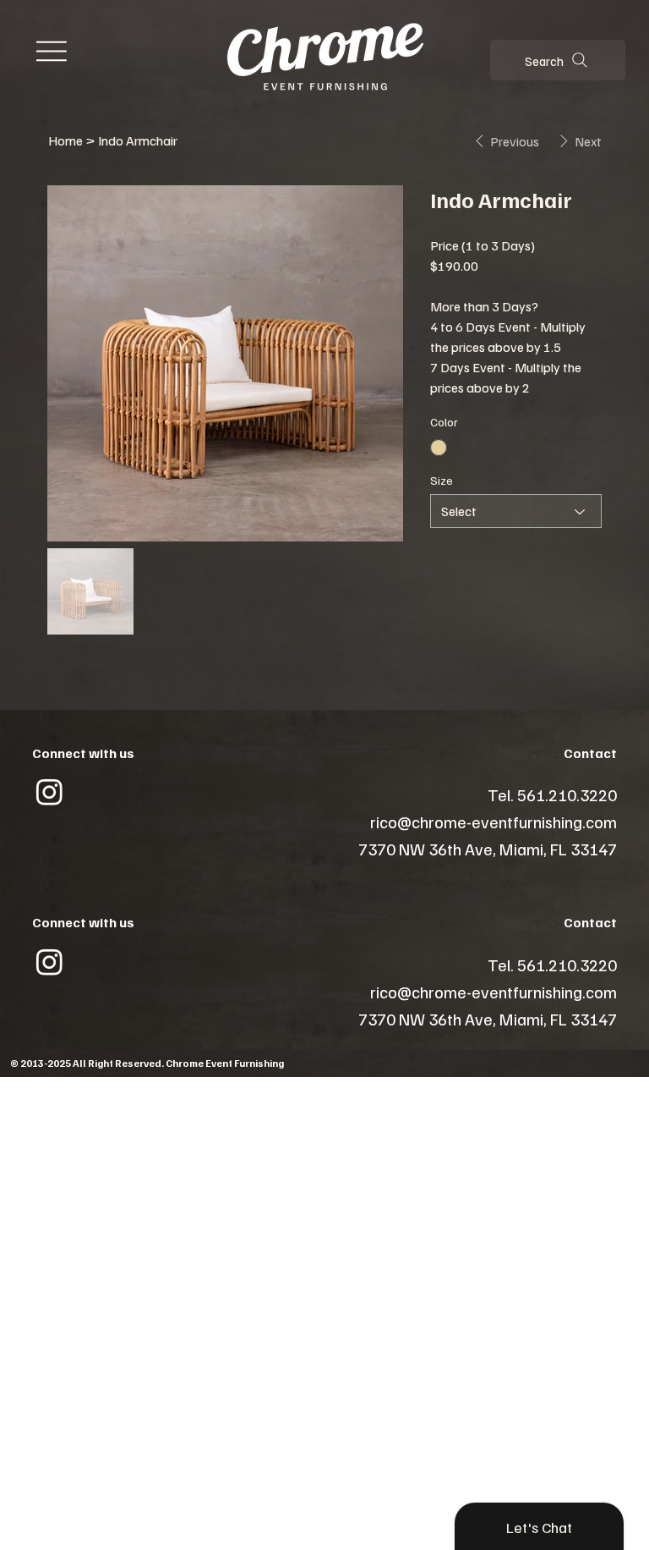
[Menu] (51, 51)
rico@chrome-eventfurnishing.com (493, 822)
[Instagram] (49, 791)
